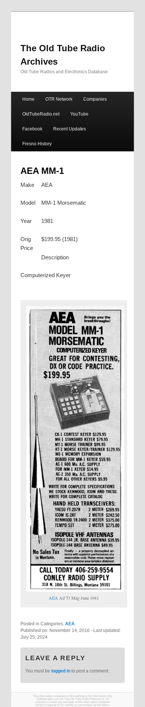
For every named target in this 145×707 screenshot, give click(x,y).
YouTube (79, 114)
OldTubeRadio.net (40, 114)
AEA (53, 598)
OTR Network (58, 99)
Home (28, 99)
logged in (60, 671)
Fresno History (37, 143)
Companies (95, 99)
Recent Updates (69, 129)
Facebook (32, 129)
